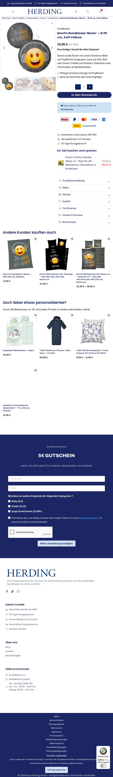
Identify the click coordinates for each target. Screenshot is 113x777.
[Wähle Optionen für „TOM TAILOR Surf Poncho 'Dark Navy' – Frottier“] (72, 314)
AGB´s (56, 716)
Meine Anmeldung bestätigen (56, 543)
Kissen (43, 18)
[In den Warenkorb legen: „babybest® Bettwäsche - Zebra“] (35, 314)
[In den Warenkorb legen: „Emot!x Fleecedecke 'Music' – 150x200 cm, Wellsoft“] (35, 238)
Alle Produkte (19, 18)
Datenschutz (56, 728)
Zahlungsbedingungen (56, 751)
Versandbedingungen (56, 747)
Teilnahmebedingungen (56, 739)
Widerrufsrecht (56, 743)
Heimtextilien (32, 18)
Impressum (56, 732)
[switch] (103, 766)
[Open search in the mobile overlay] (88, 11)
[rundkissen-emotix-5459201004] (28, 48)
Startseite (6, 18)
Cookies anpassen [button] (56, 755)
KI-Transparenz (56, 735)
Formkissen (53, 18)
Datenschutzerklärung (89, 518)
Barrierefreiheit (56, 720)
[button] (4, 48)
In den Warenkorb (84, 95)
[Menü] (108, 747)
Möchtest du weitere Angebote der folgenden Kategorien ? (40, 496)
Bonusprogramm (56, 724)
